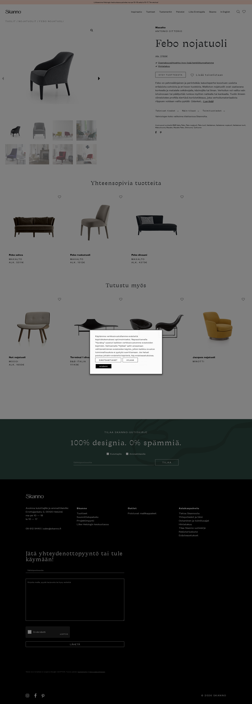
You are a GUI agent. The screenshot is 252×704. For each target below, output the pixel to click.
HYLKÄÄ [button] (130, 360)
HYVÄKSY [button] (103, 366)
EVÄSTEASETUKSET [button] (108, 360)
